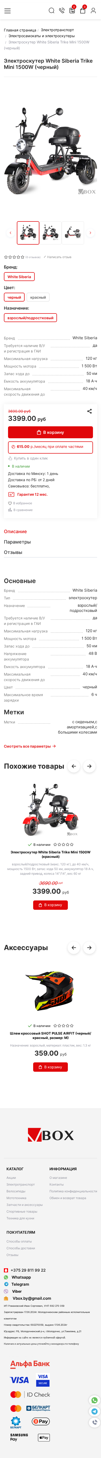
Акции (11, 1178)
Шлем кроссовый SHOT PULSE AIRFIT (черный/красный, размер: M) (50, 1035)
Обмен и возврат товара (67, 1198)
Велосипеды (15, 1191)
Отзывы (12, 1255)
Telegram (20, 1284)
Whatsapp (21, 1277)
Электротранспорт (20, 1184)
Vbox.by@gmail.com (31, 1298)
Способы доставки (20, 1248)
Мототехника (16, 1198)
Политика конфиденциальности (73, 1191)
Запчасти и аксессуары (24, 1205)
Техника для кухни (20, 1218)
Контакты (56, 1184)
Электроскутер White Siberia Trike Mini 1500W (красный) (50, 854)
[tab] (50, 531)
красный (38, 297)
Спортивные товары (21, 1211)
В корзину (53, 432)
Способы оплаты (19, 1241)
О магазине (58, 1178)
